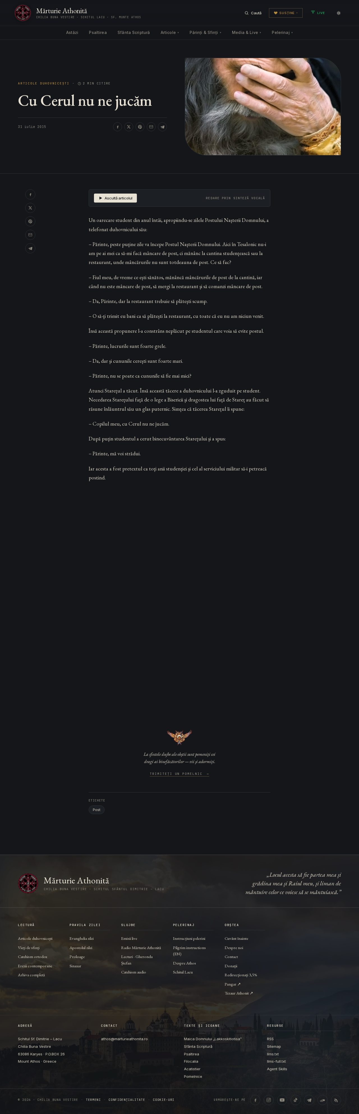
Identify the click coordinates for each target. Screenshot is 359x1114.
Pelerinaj (282, 32)
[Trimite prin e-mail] (151, 126)
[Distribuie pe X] (128, 126)
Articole (170, 32)
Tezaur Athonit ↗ (239, 993)
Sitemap (274, 1046)
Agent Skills (277, 1069)
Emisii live (129, 938)
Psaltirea (98, 32)
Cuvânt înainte (236, 938)
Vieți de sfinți (29, 947)
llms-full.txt (276, 1061)
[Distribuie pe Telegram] (162, 126)
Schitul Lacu (183, 972)
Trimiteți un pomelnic (180, 774)
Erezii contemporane (35, 965)
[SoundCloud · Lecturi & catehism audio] (322, 1100)
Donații (231, 965)
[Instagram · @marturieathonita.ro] (269, 1100)
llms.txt (273, 1054)
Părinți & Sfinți (205, 32)
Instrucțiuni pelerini (189, 938)
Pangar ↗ (233, 984)
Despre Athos (184, 963)
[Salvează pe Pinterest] (139, 126)
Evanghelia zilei (82, 938)
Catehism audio (133, 972)
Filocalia (191, 1061)
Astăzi (72, 32)
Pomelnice (193, 1076)
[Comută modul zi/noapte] (339, 13)
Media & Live (246, 32)
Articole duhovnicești (44, 83)
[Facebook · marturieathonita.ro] (255, 1100)
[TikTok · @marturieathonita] (296, 1100)
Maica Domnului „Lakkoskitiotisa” (213, 1039)
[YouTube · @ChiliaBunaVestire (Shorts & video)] (282, 1100)
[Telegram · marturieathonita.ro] (309, 1100)
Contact (231, 956)
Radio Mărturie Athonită (141, 947)
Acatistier (192, 1069)
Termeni (93, 1099)
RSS (270, 1039)
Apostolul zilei (81, 947)
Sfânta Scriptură (134, 32)
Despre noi (234, 947)
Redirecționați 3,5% (241, 974)
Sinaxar (75, 965)
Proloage (77, 956)
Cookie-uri (163, 1099)
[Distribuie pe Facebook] (117, 126)
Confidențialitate (127, 1099)
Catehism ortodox (32, 956)
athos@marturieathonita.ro (124, 1039)
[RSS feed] (336, 1100)
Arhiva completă (31, 974)
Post (96, 809)
